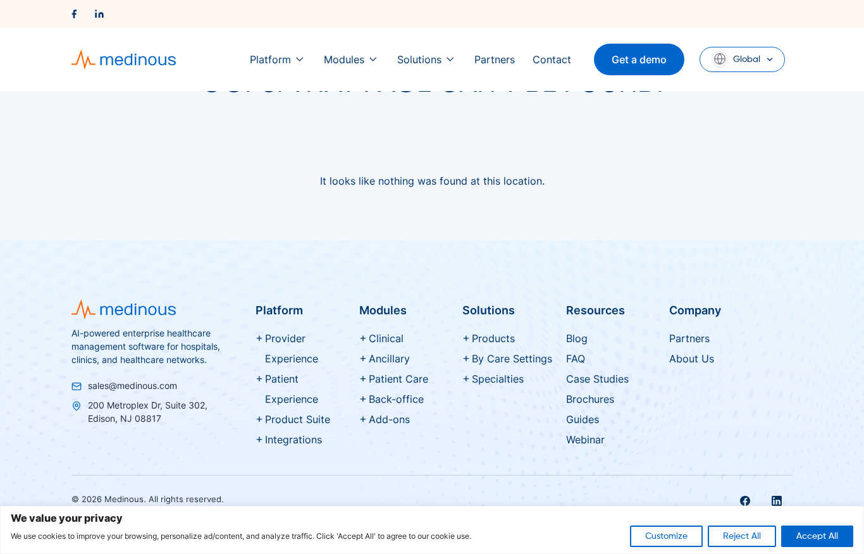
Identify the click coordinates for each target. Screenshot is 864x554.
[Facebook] (74, 14)
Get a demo (639, 59)
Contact (552, 59)
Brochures (590, 399)
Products (493, 338)
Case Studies (597, 378)
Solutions (419, 59)
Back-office (396, 399)
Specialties (498, 378)
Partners (494, 59)
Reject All (742, 536)
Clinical (386, 338)
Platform (270, 59)
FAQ (575, 358)
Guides (582, 419)
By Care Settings (512, 358)
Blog (577, 338)
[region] (432, 530)
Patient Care (398, 378)
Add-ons (389, 419)
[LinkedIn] (99, 14)
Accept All (817, 536)
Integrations (293, 439)
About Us (691, 358)
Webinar (585, 439)
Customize (666, 536)
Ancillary (389, 358)
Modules (344, 59)
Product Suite (297, 419)
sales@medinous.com (132, 385)
